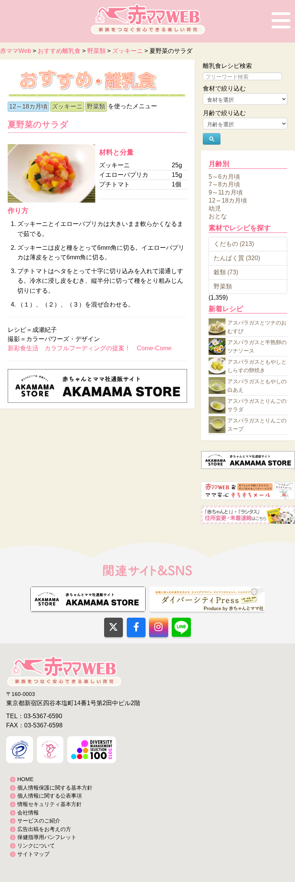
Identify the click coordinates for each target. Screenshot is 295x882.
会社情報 (28, 812)
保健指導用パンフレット (46, 837)
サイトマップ (33, 854)
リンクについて (36, 845)
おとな (218, 216)
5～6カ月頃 (224, 176)
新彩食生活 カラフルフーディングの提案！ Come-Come (90, 348)
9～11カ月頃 (226, 192)
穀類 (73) (226, 272)
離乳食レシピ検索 (227, 66)
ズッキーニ (67, 106)
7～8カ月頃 (224, 184)
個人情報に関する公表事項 (49, 796)
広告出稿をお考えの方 (44, 829)
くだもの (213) (234, 244)
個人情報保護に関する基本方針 (55, 788)
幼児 (215, 208)
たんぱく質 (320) (237, 258)
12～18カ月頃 (28, 106)
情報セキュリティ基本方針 (49, 804)
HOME (25, 779)
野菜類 (96, 106)
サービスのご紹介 (38, 821)
